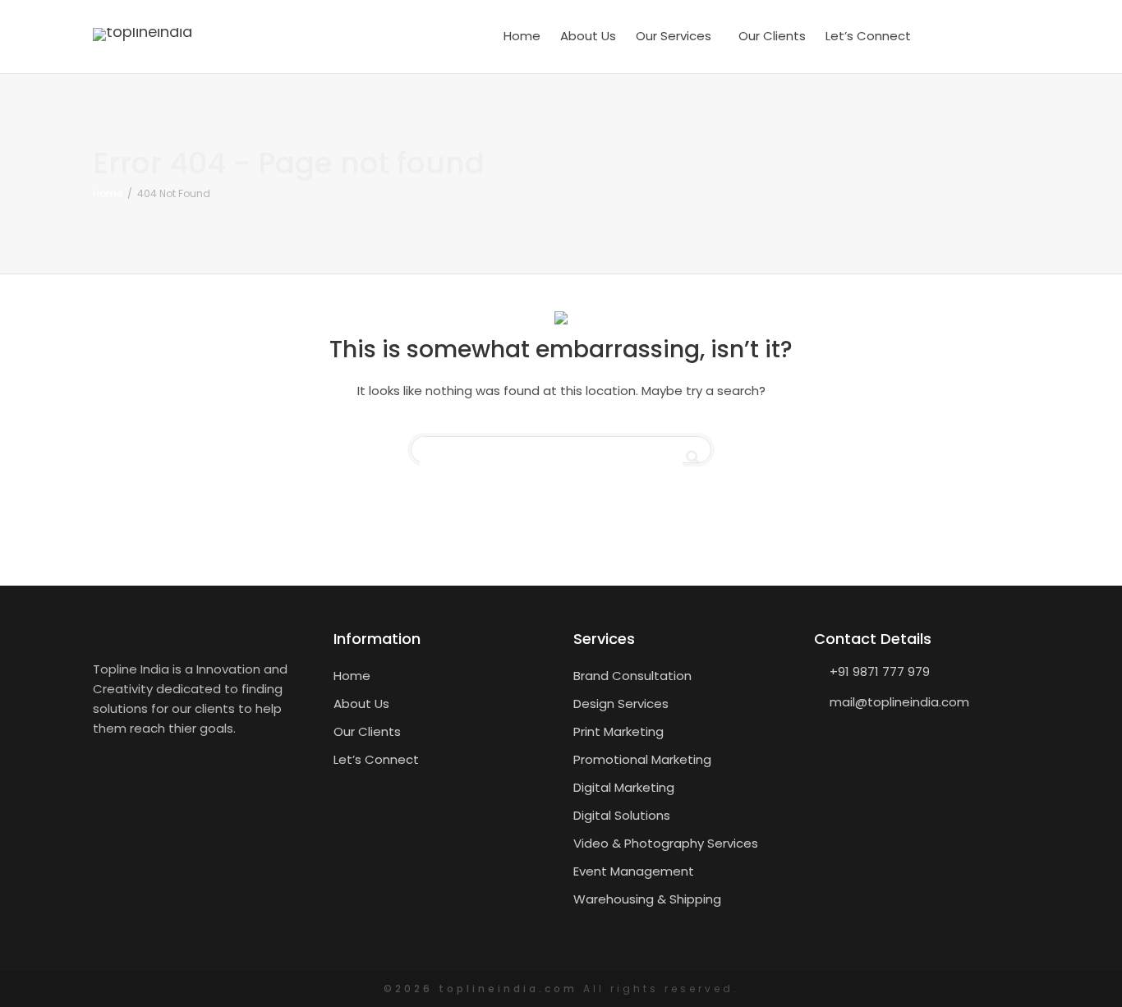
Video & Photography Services (665, 843)
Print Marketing (618, 731)
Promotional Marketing (642, 759)
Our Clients (772, 35)
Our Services (675, 35)
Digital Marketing (623, 787)
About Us (588, 35)
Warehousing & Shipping (647, 899)
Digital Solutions (621, 815)
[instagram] (1013, 36)
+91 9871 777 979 (880, 671)
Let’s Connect (868, 35)
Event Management (633, 871)
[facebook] (949, 36)
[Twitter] (981, 36)
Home (522, 35)
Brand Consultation (632, 675)
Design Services (621, 703)
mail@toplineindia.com (899, 701)
